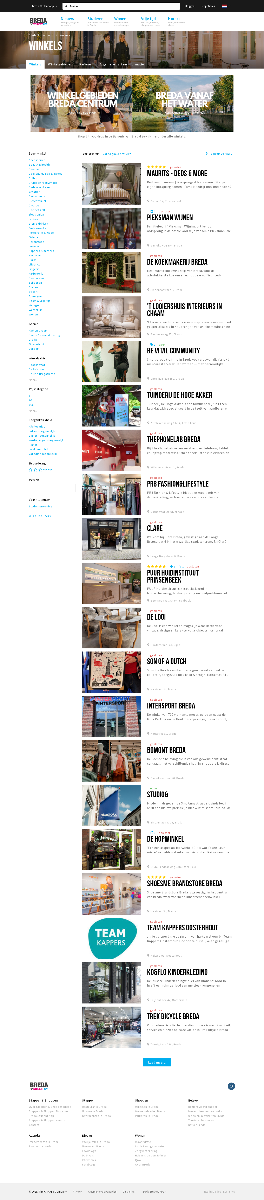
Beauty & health (39, 164)
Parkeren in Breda (147, 1116)
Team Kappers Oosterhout (182, 927)
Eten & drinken (38, 223)
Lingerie (34, 269)
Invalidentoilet (38, 449)
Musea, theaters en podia (205, 1111)
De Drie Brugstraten (42, 374)
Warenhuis (35, 310)
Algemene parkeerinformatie (122, 64)
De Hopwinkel (165, 838)
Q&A (138, 1160)
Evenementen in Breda (44, 1142)
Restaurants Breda (94, 1107)
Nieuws (87, 1135)
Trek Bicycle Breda (173, 1016)
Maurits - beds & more (177, 173)
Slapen (33, 287)
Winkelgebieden (60, 64)
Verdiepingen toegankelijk (46, 440)
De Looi (156, 616)
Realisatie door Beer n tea (219, 1191)
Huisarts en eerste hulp (150, 1155)
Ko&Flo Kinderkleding (177, 971)
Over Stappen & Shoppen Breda (50, 1107)
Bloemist (35, 169)
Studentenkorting (40, 506)
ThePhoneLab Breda (173, 439)
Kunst (32, 260)
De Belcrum (36, 369)
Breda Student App (43, 6)
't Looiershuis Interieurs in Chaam (184, 309)
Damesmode (37, 196)
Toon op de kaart (220, 153)
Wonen (33, 314)
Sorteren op (91, 153)
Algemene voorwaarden (102, 1191)
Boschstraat (37, 365)
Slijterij (33, 292)
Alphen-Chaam (38, 330)
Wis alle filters (40, 516)
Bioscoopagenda (40, 1146)
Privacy (77, 1191)
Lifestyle (34, 264)
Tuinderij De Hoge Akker (179, 394)
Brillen (33, 178)
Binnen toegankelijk (42, 435)
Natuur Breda (197, 1125)
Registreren (208, 6)
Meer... (33, 380)
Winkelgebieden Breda (150, 1111)
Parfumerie (36, 273)
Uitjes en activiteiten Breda (206, 1116)
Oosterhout (36, 344)
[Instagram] (231, 1086)
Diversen (35, 205)
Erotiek (33, 219)
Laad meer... (157, 1062)
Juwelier (34, 246)
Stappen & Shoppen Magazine (48, 1111)
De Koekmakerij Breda (177, 261)
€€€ (31, 405)
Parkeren (86, 64)
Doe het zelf (37, 210)
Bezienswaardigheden (203, 1107)
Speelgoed (36, 296)
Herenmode (36, 242)
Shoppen (141, 1100)
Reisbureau (36, 278)
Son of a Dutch (167, 661)
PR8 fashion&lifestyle (178, 483)
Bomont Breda (166, 749)
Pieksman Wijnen (170, 217)
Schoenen (35, 282)
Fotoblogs (89, 1164)
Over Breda (142, 1164)
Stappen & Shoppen (43, 1100)
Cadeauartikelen (40, 187)
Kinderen (35, 255)
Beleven (193, 1100)
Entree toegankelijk (42, 431)
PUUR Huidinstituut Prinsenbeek (173, 576)
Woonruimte (143, 1142)
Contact (34, 1125)
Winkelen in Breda (147, 1107)
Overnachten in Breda (96, 1116)
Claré (155, 528)
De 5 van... (88, 1155)
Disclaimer (129, 1191)
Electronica (36, 214)
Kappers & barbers (41, 251)
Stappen (88, 1100)
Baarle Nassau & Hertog (44, 335)
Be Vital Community (173, 350)
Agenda (34, 1135)
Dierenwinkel (37, 201)
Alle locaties (37, 426)
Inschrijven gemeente (149, 1146)
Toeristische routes (201, 1120)
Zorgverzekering (146, 1151)
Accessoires (37, 160)
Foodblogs (89, 1151)
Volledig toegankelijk (43, 454)
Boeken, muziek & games (45, 173)
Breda (33, 339)
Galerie (33, 237)
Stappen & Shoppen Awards (47, 1120)
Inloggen (189, 6)
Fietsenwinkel (38, 228)
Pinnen (33, 445)
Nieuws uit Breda (93, 1146)
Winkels (35, 64)
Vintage (34, 305)
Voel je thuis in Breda (96, 1142)
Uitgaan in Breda (93, 1111)
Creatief (34, 192)
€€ (30, 400)
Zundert (34, 349)
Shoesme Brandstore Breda (185, 883)
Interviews (89, 1160)
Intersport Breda (171, 705)
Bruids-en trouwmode (43, 183)
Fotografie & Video (41, 233)
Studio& (157, 794)
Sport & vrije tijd (40, 301)
